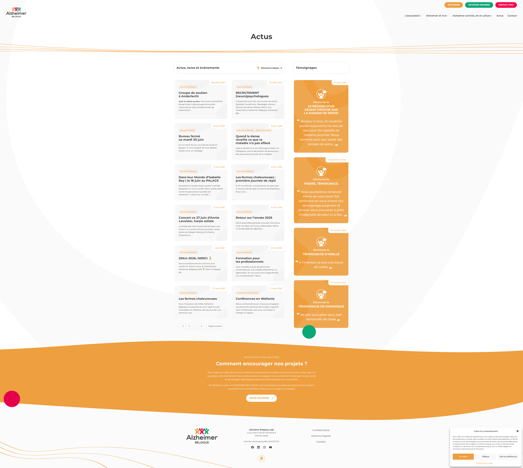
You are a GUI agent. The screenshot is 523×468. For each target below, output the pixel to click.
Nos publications (244, 87)
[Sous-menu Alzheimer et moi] (447, 15)
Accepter (463, 456)
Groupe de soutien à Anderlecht (193, 94)
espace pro (506, 5)
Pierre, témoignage (321, 183)
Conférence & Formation (248, 293)
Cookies (321, 441)
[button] (517, 431)
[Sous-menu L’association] (421, 15)
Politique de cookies (484, 463)
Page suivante (215, 326)
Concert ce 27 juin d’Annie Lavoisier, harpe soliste (199, 219)
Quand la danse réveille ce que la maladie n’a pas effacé (253, 140)
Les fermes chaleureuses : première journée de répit (256, 179)
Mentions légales (321, 436)
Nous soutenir (259, 398)
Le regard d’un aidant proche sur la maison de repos (321, 110)
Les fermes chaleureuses (198, 298)
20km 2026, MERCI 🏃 (195, 258)
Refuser (485, 456)
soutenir (454, 5)
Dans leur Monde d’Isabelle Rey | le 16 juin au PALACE (200, 179)
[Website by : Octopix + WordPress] (261, 458)
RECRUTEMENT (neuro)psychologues (252, 94)
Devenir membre (479, 5)
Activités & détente (188, 87)
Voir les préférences (508, 456)
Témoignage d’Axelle (321, 254)
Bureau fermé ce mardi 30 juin (191, 138)
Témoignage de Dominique (321, 306)
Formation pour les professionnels (249, 260)
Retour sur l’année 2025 (254, 217)
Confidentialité (320, 430)
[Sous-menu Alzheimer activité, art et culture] (491, 15)
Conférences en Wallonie (255, 298)
